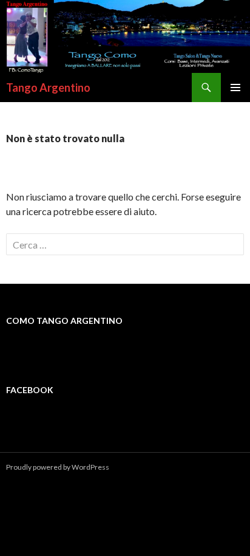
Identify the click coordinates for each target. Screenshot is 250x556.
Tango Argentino (48, 87)
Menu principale (235, 87)
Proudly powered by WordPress (57, 467)
